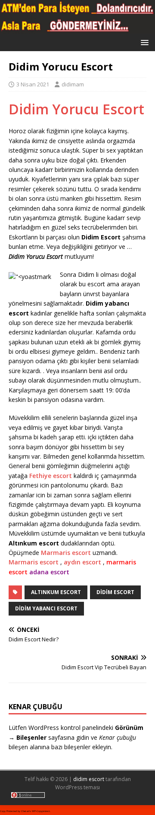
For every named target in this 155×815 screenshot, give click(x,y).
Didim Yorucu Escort (76, 109)
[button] (143, 42)
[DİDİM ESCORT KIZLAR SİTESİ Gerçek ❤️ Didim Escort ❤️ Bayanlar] (77, 29)
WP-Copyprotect (41, 811)
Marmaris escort (66, 552)
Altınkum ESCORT (56, 592)
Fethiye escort (50, 476)
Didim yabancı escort (46, 608)
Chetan (25, 811)
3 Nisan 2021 (32, 84)
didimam (73, 84)
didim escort (88, 779)
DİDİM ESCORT (115, 592)
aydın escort (82, 562)
